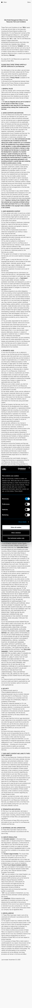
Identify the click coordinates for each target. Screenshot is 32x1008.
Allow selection (16, 532)
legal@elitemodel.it (20, 848)
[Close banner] (29, 469)
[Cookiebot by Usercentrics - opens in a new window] (19, 469)
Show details (22, 522)
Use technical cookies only (16, 538)
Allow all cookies (16, 527)
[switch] (27, 504)
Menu (29, 2)
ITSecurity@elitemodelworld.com (10, 692)
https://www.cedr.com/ (7, 881)
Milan (5, 2)
